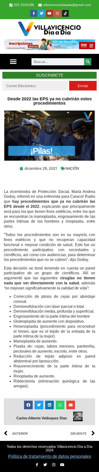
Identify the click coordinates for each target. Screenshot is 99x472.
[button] (13, 61)
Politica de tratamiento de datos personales (49, 456)
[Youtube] (49, 13)
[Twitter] (41, 13)
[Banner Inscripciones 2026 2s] (49, 48)
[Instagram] (57, 13)
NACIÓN (72, 168)
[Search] (87, 61)
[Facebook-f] (33, 13)
